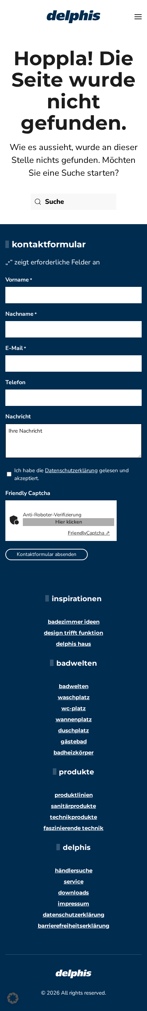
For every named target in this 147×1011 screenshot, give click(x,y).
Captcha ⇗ (89, 533)
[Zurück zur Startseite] (73, 16)
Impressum (73, 903)
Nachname (21, 314)
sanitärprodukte (73, 806)
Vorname (18, 280)
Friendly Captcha (27, 493)
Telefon (15, 382)
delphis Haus (73, 643)
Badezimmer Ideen (74, 621)
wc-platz (73, 708)
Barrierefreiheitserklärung (74, 925)
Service (73, 881)
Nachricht (18, 417)
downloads (73, 892)
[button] (138, 16)
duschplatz (73, 730)
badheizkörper (73, 752)
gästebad (74, 741)
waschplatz (74, 697)
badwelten (73, 686)
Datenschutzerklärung (71, 470)
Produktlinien (74, 794)
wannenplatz (74, 719)
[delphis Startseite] (73, 973)
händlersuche (73, 870)
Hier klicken (68, 522)
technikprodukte (73, 817)
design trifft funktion (73, 632)
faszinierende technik (73, 828)
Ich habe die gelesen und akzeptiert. (71, 474)
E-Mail (15, 348)
